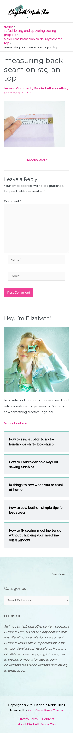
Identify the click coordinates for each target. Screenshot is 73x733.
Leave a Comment (17, 88)
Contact (48, 719)
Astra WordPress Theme (45, 710)
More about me (15, 423)
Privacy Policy (28, 719)
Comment (12, 201)
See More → (60, 574)
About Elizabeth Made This (36, 724)
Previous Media (36, 160)
